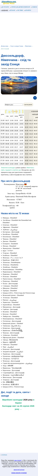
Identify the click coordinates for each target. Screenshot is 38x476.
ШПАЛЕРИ (28, 10)
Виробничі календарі (12, 400)
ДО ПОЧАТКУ (5, 7)
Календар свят (9, 406)
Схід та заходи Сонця (16, 46)
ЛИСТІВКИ (20, 10)
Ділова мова (4, 46)
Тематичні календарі (8, 167)
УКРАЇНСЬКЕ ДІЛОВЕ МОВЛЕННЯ (20, 7)
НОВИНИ (34, 7)
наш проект (17, 460)
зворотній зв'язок (19, 469)
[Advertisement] (19, 29)
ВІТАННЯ (12, 10)
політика (4, 455)
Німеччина (28, 46)
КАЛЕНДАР (4, 10)
